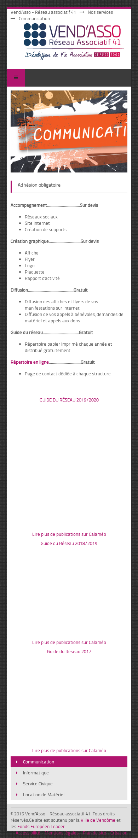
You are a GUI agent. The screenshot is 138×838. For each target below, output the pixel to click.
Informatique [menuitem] (36, 772)
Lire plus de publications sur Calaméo (69, 534)
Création (118, 833)
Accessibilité (28, 833)
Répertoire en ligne (30, 362)
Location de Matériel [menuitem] (43, 794)
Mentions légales (62, 833)
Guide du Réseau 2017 (69, 651)
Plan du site (94, 833)
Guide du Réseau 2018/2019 (69, 543)
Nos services (100, 12)
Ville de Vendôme (98, 820)
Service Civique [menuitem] (38, 783)
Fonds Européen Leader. (41, 826)
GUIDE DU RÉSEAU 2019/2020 (69, 400)
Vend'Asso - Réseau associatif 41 (43, 12)
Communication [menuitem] (38, 761)
